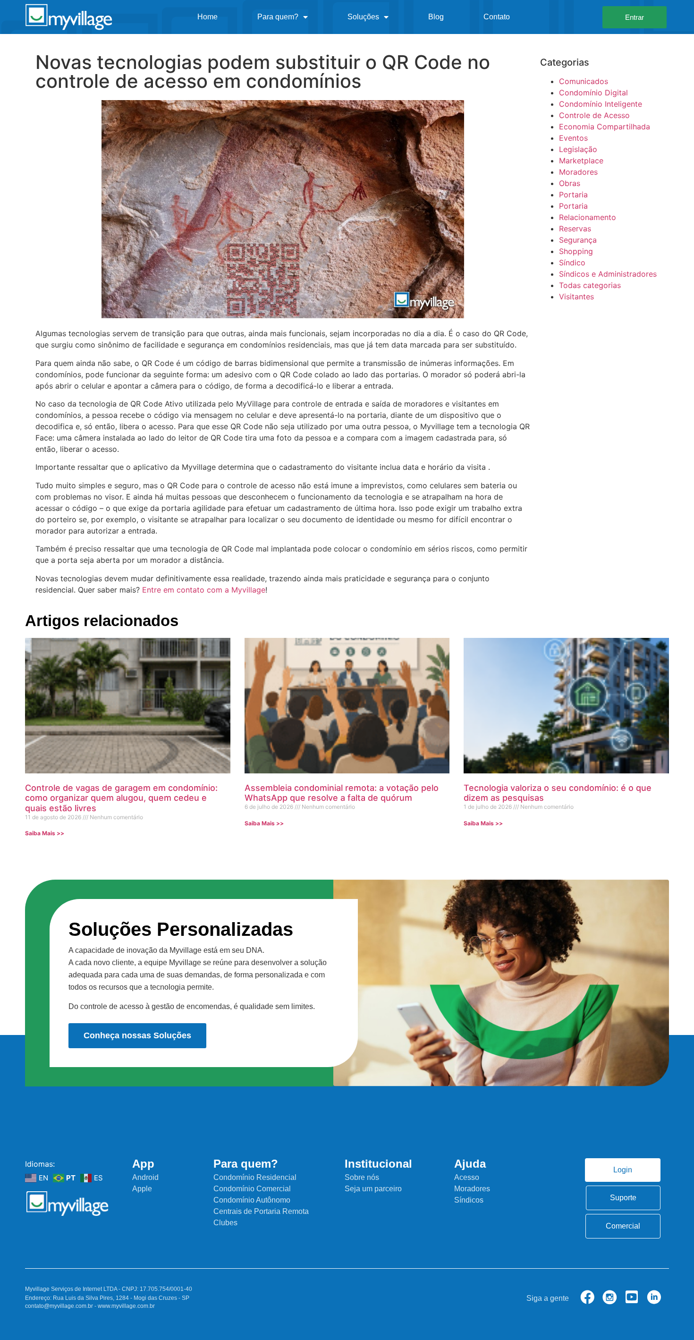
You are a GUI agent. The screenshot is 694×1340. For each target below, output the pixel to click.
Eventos (573, 138)
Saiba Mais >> (44, 833)
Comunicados (583, 81)
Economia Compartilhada (604, 126)
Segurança (578, 240)
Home (207, 17)
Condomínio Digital (593, 92)
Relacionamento (587, 217)
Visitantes (576, 296)
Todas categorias (590, 285)
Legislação (578, 149)
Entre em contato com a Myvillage (203, 589)
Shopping (576, 251)
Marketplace (581, 160)
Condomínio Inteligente (600, 104)
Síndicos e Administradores (608, 274)
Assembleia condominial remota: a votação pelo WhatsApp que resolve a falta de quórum (342, 793)
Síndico (572, 262)
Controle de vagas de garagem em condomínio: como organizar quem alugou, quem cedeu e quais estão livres (121, 798)
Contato (496, 17)
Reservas (575, 228)
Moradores (578, 172)
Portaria (573, 194)
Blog (436, 17)
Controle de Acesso (594, 115)
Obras (569, 183)
